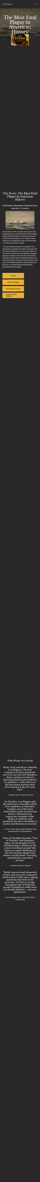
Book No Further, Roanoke (11, 295)
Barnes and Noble (13, 282)
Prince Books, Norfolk (13, 289)
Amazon (13, 275)
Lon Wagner (7, 4)
